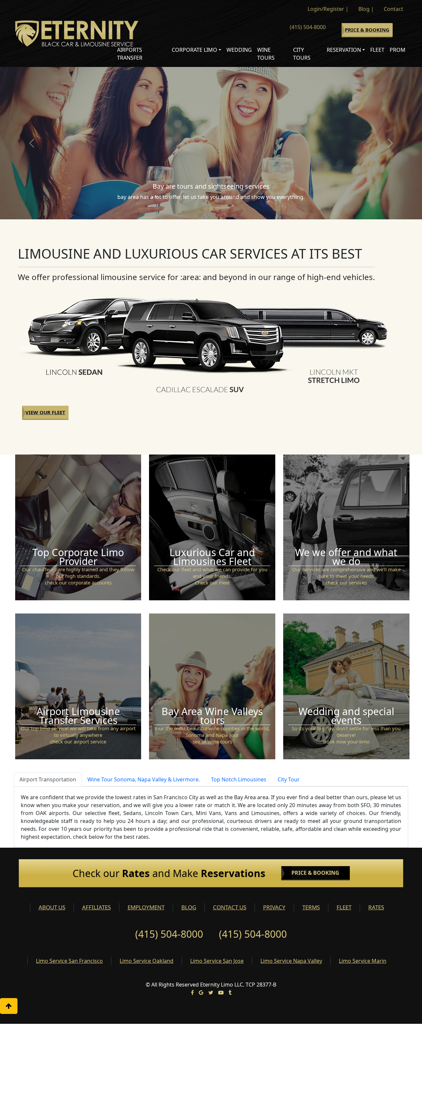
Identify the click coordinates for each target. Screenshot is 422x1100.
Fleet (377, 49)
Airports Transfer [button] (129, 53)
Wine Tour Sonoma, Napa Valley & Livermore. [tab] (143, 779)
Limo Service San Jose (217, 960)
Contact (393, 9)
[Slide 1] (205, 209)
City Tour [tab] (289, 779)
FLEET (344, 907)
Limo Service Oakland (146, 960)
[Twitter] (210, 992)
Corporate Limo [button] (194, 49)
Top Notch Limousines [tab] (238, 779)
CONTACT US (229, 907)
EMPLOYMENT (146, 907)
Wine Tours (266, 53)
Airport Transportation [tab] (47, 779)
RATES (376, 907)
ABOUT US (52, 907)
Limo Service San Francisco (69, 960)
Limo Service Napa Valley (291, 960)
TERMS (311, 907)
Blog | (366, 9)
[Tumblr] (229, 992)
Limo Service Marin (362, 960)
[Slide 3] (217, 209)
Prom (398, 49)
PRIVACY (274, 907)
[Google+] (201, 992)
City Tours (302, 53)
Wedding (239, 49)
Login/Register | (328, 9)
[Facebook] (192, 992)
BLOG (188, 907)
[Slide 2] (211, 209)
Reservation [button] (344, 49)
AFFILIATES (96, 907)
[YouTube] (221, 992)
